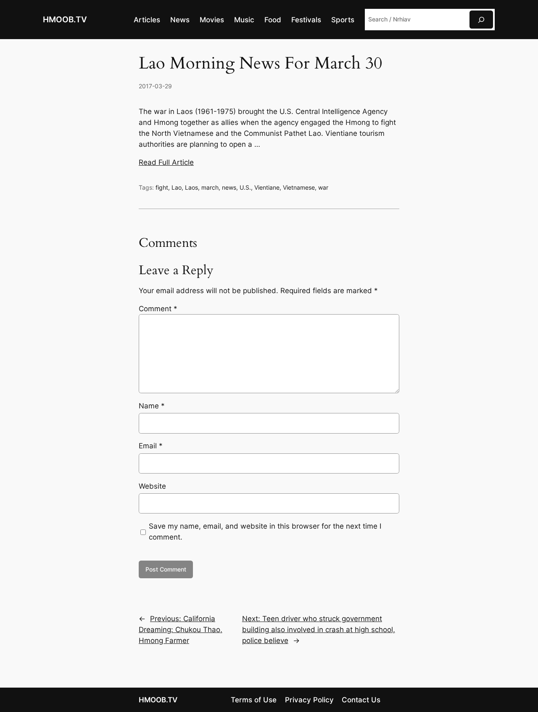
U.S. (245, 187)
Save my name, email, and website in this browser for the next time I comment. (265, 531)
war (323, 187)
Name (152, 406)
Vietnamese (299, 187)
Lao (176, 187)
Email (151, 446)
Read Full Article (166, 162)
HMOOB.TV (65, 19)
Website (152, 486)
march (210, 187)
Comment (158, 308)
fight (162, 187)
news (229, 187)
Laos (191, 187)
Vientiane (267, 187)
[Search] (481, 20)
